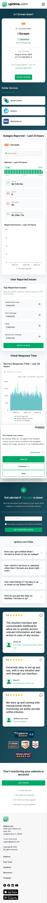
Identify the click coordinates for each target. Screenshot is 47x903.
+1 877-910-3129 (10, 839)
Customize (22, 466)
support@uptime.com (11, 842)
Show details (35, 452)
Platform (6, 857)
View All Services (8, 92)
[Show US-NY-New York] (21, 416)
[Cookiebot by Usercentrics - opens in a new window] (34, 427)
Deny (23, 473)
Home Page (12, 153)
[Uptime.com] (6, 819)
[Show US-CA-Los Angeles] (22, 420)
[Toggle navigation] (43, 4)
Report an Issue (23, 77)
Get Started (23, 783)
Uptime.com (8, 826)
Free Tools (7, 862)
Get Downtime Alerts (23, 530)
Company (7, 878)
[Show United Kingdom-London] (23, 418)
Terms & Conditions (35, 524)
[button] (23, 553)
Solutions (7, 867)
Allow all (23, 459)
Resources (7, 873)
